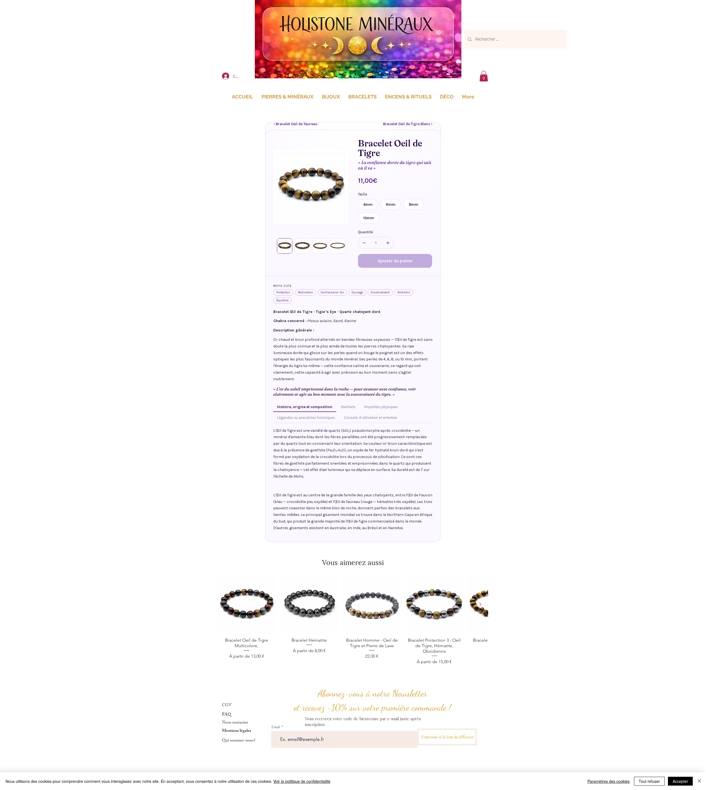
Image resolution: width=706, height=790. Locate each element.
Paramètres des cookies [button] (608, 781)
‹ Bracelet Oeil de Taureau (295, 124)
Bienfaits (348, 407)
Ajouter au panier (395, 260)
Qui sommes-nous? (238, 741)
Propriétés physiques (381, 407)
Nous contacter (235, 723)
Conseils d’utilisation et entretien (370, 418)
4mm (368, 204)
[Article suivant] (480, 604)
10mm (368, 218)
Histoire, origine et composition (304, 407)
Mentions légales (236, 731)
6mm (390, 204)
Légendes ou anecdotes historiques (306, 418)
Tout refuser (649, 781)
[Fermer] (699, 781)
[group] (353, 621)
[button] (483, 76)
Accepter (680, 781)
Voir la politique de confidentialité (301, 781)
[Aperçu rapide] (246, 604)
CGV (227, 705)
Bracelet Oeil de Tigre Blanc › (407, 124)
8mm (413, 204)
